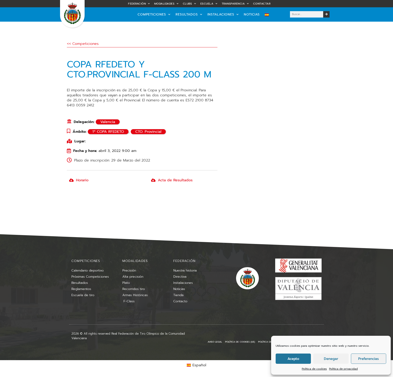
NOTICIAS (252, 14)
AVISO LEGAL (215, 342)
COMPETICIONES (152, 14)
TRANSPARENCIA (233, 4)
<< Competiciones (83, 43)
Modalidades (164, 4)
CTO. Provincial (148, 131)
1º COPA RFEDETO (108, 131)
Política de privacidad (343, 369)
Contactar (262, 4)
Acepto (293, 358)
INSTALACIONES (220, 14)
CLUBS (187, 4)
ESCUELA (207, 4)
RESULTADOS (187, 14)
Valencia (107, 121)
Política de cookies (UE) (240, 342)
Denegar (331, 358)
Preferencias (368, 358)
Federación (137, 4)
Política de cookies (314, 369)
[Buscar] (326, 14)
